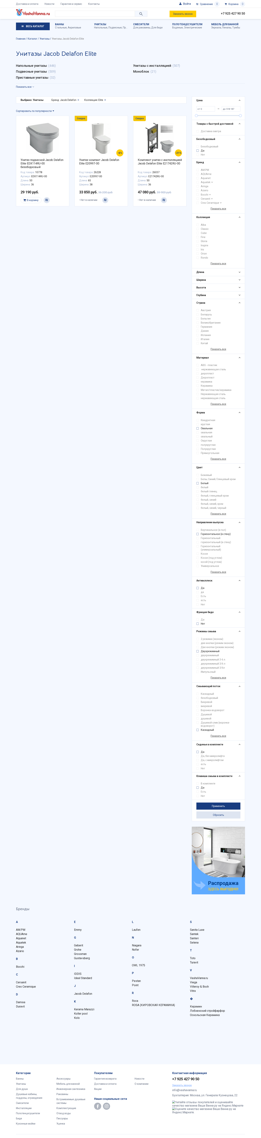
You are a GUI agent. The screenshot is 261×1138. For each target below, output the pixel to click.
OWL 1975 (138, 965)
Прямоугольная (210, 453)
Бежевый (206, 475)
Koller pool (81, 1013)
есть (203, 600)
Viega (193, 982)
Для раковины (141, 27)
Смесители (141, 24)
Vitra (193, 991)
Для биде (157, 27)
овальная (206, 432)
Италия (205, 339)
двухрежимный (210, 655)
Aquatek (205, 182)
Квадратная (208, 420)
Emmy (78, 929)
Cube (204, 233)
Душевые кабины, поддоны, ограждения (29, 1096)
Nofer (135, 949)
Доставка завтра (211, 131)
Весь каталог (34, 26)
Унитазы (100, 24)
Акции (98, 1089)
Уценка (60, 1123)
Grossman (80, 954)
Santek (194, 934)
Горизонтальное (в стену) (216, 534)
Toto (192, 958)
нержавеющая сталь (213, 369)
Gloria (204, 241)
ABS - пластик (209, 365)
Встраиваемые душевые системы (70, 1101)
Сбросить (218, 815)
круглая (205, 424)
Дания (205, 330)
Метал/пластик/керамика (216, 390)
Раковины (62, 1094)
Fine (203, 237)
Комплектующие (66, 1108)
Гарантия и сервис (71, 3)
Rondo (204, 257)
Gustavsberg (82, 958)
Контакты (94, 3)
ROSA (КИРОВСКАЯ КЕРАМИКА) (153, 1005)
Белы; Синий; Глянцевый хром (218, 479)
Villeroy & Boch (199, 986)
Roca (135, 1000)
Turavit (194, 962)
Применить (218, 806)
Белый (204, 483)
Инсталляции (24, 1108)
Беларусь (206, 314)
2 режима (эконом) (212, 639)
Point (135, 985)
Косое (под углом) (211, 557)
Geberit (78, 945)
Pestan (136, 981)
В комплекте (208, 783)
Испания (206, 335)
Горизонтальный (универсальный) (211, 548)
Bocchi (204, 194)
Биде (19, 1118)
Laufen (136, 929)
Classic (205, 228)
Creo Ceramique (210, 202)
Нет (203, 154)
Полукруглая (208, 449)
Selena (194, 942)
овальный (207, 436)
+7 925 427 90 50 (233, 13)
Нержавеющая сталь (213, 394)
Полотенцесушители (187, 24)
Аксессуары (63, 1078)
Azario (204, 190)
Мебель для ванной (224, 24)
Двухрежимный (210, 651)
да (202, 592)
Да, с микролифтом (212, 760)
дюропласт (207, 373)
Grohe (77, 949)
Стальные (61, 27)
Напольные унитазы (31, 65)
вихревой (206, 706)
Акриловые (74, 27)
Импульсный (208, 671)
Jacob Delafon (83, 993)
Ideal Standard (83, 978)
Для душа (22, 1089)
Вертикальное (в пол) (213, 530)
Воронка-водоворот (212, 710)
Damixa (20, 1002)
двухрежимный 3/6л (213, 667)
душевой (206, 718)
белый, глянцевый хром (215, 495)
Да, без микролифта (213, 756)
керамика (206, 381)
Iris (202, 249)
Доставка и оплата (27, 3)
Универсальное (210, 566)
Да (202, 150)
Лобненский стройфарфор (207, 1010)
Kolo (77, 1018)
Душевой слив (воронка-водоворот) (215, 724)
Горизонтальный (210, 538)
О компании (141, 1083)
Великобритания (211, 322)
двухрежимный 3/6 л (213, 663)
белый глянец (209, 491)
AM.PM (205, 170)
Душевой (206, 714)
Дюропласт (207, 377)
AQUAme (206, 174)
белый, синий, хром (212, 503)
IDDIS (77, 974)
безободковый (209, 698)
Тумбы (236, 27)
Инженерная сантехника (70, 1089)
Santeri (194, 938)
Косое (204, 553)
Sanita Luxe (197, 929)
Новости (49, 3)
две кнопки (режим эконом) (217, 643)
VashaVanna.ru (199, 978)
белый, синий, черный (213, 507)
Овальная (207, 428)
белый (204, 487)
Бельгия (206, 318)
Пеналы (226, 27)
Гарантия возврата (105, 1078)
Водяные (177, 27)
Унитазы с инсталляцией (152, 65)
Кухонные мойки (25, 1123)
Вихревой (206, 702)
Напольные (100, 27)
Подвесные (115, 27)
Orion (204, 253)
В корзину (33, 200)
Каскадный (207, 693)
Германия (206, 326)
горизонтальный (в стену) (216, 542)
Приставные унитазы (32, 77)
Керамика (207, 385)
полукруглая (208, 444)
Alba (203, 224)
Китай (204, 343)
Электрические (193, 27)
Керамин (196, 1006)
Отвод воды (63, 1113)
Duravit (20, 1006)
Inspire (204, 245)
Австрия (206, 310)
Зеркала (216, 27)
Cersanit (205, 198)
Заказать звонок (183, 13)
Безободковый (209, 146)
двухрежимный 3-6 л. (213, 659)
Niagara (136, 945)
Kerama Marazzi (84, 1009)
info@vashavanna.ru (184, 1090)
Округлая (206, 440)
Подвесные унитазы (31, 71)
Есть (203, 596)
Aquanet (206, 178)
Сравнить (47, 200)
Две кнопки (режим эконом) (217, 647)
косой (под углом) (211, 561)
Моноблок (141, 71)
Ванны (59, 24)
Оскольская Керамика (205, 1015)
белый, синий (208, 499)
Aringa (204, 186)
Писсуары (62, 1118)
